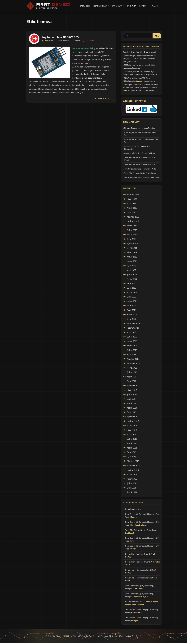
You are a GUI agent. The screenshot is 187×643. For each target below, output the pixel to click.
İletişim (143, 6)
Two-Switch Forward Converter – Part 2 (140, 164)
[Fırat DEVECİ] (30, 6)
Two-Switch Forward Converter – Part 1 (140, 169)
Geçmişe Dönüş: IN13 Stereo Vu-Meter (139, 153)
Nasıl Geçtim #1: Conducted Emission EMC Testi (141, 141)
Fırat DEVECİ (63, 41)
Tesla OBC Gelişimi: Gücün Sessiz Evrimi (140, 173)
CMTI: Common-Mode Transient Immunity (141, 177)
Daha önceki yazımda (82, 48)
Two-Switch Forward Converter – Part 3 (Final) (140, 159)
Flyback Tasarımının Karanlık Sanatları (139, 128)
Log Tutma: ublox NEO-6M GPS (60, 37)
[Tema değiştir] (155, 6)
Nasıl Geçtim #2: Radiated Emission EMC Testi (140, 134)
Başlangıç (85, 6)
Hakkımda (131, 6)
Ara (157, 36)
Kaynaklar (118, 6)
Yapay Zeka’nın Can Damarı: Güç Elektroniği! (137, 147)
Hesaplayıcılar (101, 6)
